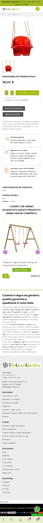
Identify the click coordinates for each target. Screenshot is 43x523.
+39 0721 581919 (14, 384)
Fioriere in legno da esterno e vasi (15, 436)
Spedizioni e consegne (11, 399)
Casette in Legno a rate (11, 410)
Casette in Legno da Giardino (13, 426)
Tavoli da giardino (9, 443)
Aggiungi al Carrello (28, 93)
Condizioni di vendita (10, 403)
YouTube (5, 489)
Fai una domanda (13, 114)
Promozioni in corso (10, 396)
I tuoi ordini (6, 462)
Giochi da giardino (9, 429)
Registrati (6, 455)
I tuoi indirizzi (7, 466)
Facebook (6, 485)
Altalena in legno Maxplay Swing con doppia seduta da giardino (20, 263)
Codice (5, 201)
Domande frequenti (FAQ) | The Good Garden (19, 413)
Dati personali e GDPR (10, 469)
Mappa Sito (6, 473)
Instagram (6, 482)
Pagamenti (6, 406)
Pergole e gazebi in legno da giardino (16, 433)
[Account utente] (20, 519)
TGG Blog (6, 492)
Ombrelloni (6, 439)
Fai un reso (4, 502)
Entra (4, 452)
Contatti (5, 416)
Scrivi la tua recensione (15, 108)
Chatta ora (15, 387)
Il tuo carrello (7, 459)
